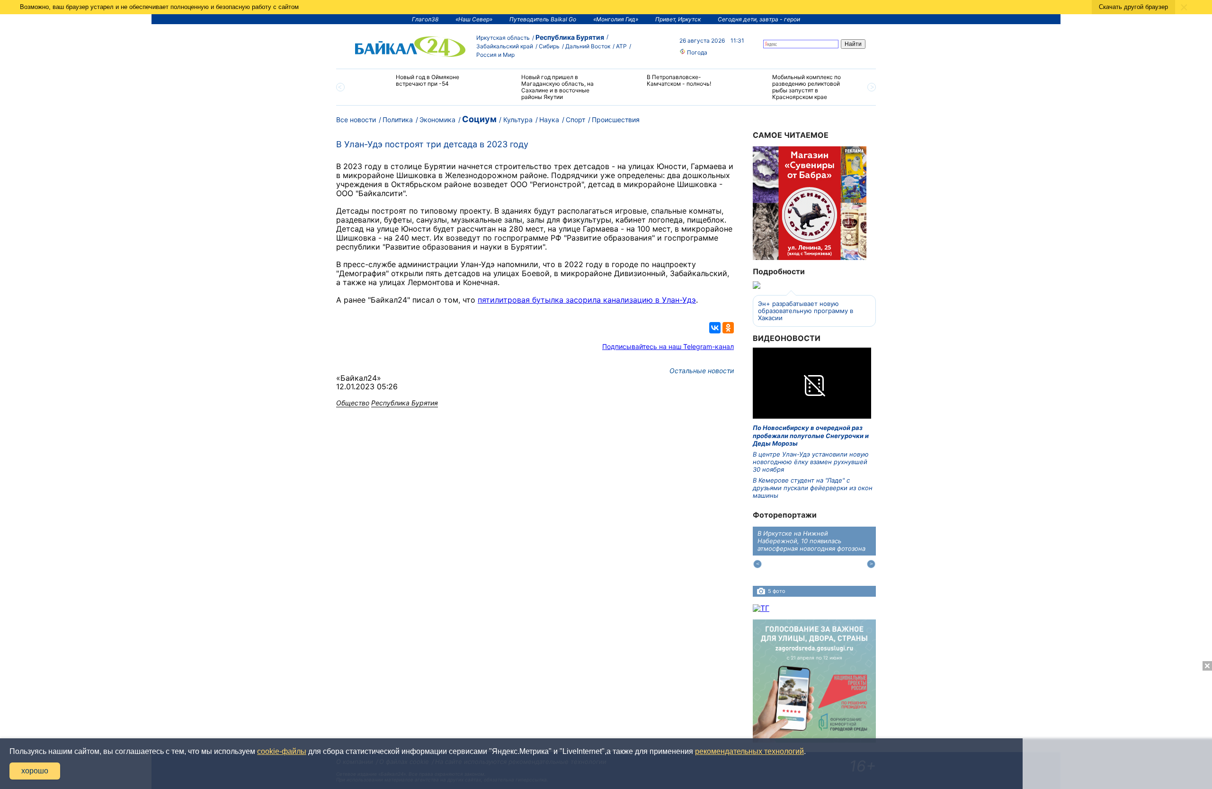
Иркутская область (503, 37)
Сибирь (549, 46)
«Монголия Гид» (615, 19)
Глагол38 (425, 19)
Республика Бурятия (569, 37)
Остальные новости (701, 371)
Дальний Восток (587, 46)
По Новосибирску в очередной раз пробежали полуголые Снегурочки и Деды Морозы (811, 435)
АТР (621, 46)
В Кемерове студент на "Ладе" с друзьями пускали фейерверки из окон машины (813, 488)
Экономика (437, 120)
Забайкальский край (504, 46)
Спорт (575, 120)
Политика (398, 120)
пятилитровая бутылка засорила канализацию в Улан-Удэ (587, 300)
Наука (549, 120)
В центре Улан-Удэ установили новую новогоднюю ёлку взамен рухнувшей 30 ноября (811, 462)
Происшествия (616, 120)
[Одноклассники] (728, 327)
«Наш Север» (473, 19)
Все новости (356, 120)
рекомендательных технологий (749, 751)
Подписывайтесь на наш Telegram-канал (668, 346)
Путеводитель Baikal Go (542, 19)
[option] (418, 84)
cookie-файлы (281, 751)
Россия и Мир (495, 54)
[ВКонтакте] (715, 327)
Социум (479, 119)
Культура (518, 120)
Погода (696, 52)
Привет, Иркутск (678, 19)
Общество (352, 403)
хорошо (34, 771)
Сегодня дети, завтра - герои (759, 19)
